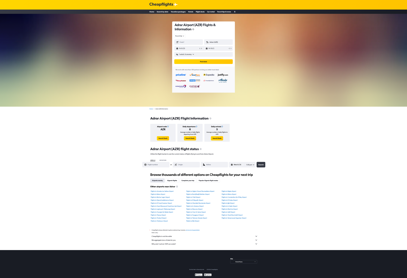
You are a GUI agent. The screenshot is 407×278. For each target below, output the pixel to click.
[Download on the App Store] (208, 275)
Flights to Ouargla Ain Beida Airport (162, 212)
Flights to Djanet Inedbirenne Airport (162, 200)
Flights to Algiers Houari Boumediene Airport (200, 191)
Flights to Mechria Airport (230, 209)
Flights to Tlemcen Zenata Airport (196, 218)
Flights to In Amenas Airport (195, 206)
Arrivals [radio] (152, 160)
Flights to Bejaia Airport (229, 191)
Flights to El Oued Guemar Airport (161, 203)
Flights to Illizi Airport (192, 221)
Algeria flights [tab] (172, 180)
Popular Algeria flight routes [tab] (208, 180)
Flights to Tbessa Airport (158, 215)
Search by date (162, 12)
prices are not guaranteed (192, 230)
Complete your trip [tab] (187, 180)
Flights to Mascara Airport (194, 209)
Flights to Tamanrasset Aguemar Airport (234, 218)
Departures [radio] (163, 160)
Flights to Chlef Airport (193, 197)
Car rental (211, 12)
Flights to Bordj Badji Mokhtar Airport (198, 194)
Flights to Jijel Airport (228, 203)
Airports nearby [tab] (157, 180)
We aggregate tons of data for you (164, 240)
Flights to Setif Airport (228, 212)
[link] (163, 138)
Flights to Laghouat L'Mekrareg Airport (163, 209)
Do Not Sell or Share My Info (196, 269)
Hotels (190, 12)
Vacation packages (178, 12)
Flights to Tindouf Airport (158, 218)
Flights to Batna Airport (158, 194)
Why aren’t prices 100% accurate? (164, 244)
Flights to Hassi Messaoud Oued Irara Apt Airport (166, 206)
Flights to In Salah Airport (229, 206)
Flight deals (200, 12)
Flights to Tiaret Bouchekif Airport (232, 215)
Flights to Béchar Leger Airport (160, 197)
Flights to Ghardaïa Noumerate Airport (198, 203)
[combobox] (179, 36)
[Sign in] (235, 12)
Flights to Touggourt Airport (195, 215)
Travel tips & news (224, 12)
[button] (193, 29)
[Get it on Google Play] (198, 275)
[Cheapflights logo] (161, 5)
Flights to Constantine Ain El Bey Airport (234, 197)
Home (151, 12)
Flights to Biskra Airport (229, 194)
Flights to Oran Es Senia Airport (196, 212)
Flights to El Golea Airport (230, 200)
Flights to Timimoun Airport (159, 221)
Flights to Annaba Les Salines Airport (162, 191)
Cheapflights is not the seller (162, 236)
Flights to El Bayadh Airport (194, 200)
